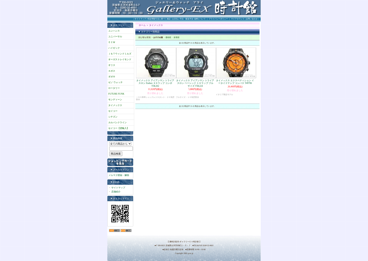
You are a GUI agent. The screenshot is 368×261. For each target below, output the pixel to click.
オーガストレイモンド (119, 59)
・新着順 (175, 37)
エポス (111, 71)
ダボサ (111, 76)
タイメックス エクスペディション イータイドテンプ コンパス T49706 (235, 81)
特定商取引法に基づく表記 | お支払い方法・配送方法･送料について (177, 19)
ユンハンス (114, 30)
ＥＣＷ (111, 42)
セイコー (112, 111)
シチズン (112, 116)
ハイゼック (114, 48)
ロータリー (114, 88)
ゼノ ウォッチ (115, 82)
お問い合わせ (251, 19)
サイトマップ (140, 19)
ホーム (142, 25)
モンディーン (115, 99)
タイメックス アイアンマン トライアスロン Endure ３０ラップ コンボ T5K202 (155, 83)
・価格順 (167, 37)
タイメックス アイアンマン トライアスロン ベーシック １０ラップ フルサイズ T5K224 (195, 83)
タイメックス (115, 105)
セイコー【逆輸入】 (118, 128)
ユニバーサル (115, 36)
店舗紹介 (116, 191)
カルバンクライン (117, 122)
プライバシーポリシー (218, 19)
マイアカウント (237, 19)
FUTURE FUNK (116, 93)
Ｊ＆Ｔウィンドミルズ (119, 53)
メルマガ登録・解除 (118, 175)
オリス (111, 65)
